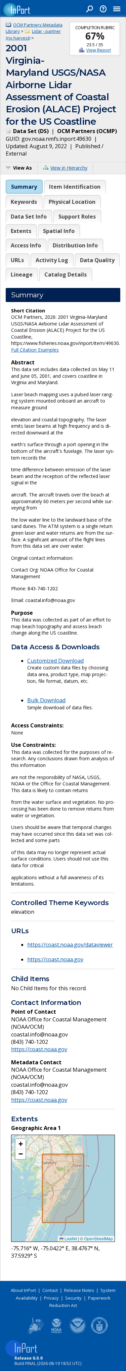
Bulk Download (46, 700)
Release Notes (79, 1290)
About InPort (23, 1290)
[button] (20, 1144)
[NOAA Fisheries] (56, 1332)
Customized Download (55, 660)
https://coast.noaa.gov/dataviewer (70, 944)
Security (73, 1298)
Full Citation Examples (35, 350)
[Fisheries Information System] (35, 1332)
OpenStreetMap (98, 1238)
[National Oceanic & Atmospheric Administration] (78, 1332)
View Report (98, 50)
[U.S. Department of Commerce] (99, 1332)
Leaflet (70, 1238)
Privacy (51, 1298)
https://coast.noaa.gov (55, 959)
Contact (50, 1290)
